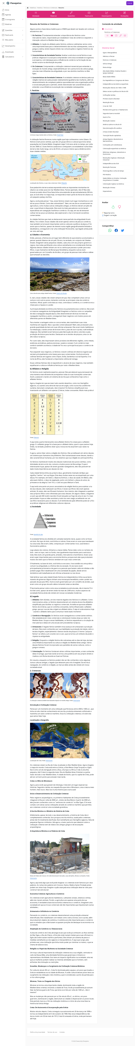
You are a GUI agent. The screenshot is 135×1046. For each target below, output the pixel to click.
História (39, 8)
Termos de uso (52, 1032)
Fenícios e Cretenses (50, 8)
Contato (62, 1032)
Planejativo (86, 1041)
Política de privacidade (37, 1032)
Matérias (33, 8)
